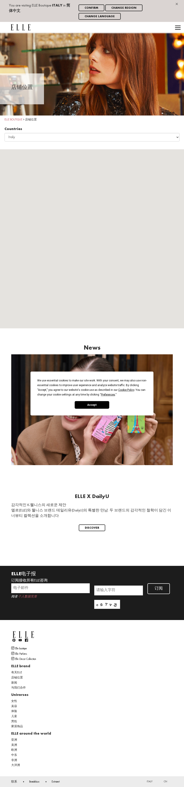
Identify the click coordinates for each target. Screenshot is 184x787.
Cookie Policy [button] (126, 389)
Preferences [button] (108, 394)
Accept (92, 404)
